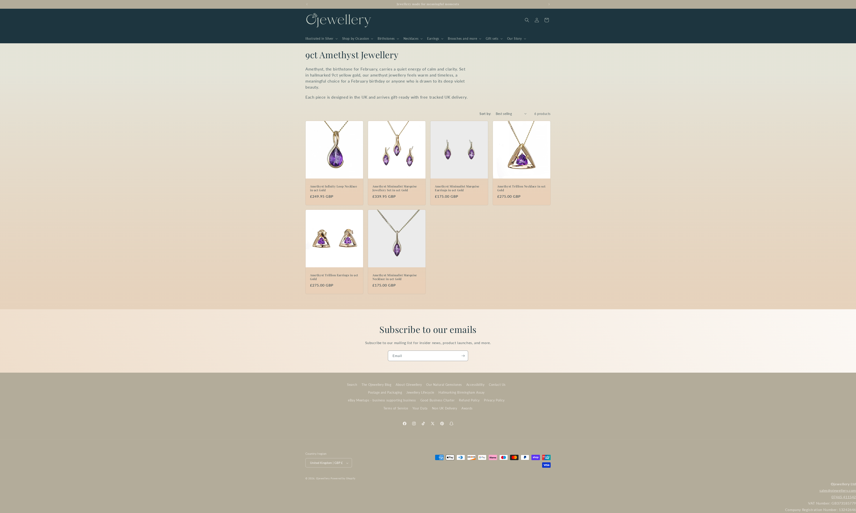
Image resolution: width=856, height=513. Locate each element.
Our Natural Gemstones (444, 384)
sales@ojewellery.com (837, 490)
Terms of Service (395, 408)
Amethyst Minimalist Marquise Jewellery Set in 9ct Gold (394, 188)
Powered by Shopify (343, 478)
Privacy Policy (494, 400)
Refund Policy (469, 400)
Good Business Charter (437, 400)
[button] (321, 38)
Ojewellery (323, 478)
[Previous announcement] (307, 4)
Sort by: (485, 114)
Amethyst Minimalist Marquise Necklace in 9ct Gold (394, 277)
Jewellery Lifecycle (420, 393)
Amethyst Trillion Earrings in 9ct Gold (334, 277)
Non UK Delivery (444, 408)
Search (352, 384)
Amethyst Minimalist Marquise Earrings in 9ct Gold (457, 188)
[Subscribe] (463, 356)
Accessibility (475, 384)
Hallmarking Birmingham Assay (461, 393)
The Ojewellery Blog (376, 384)
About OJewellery (409, 384)
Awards (467, 408)
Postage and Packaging (385, 393)
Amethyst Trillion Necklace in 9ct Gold (521, 188)
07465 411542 (843, 497)
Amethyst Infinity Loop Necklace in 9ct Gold (333, 188)
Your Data (419, 408)
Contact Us (497, 384)
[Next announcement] (549, 4)
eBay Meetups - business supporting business (382, 400)
